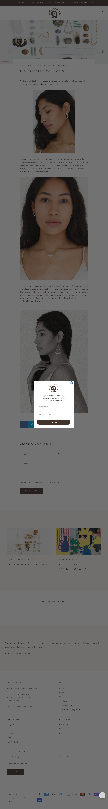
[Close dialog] (71, 383)
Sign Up (53, 422)
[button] (54, 388)
